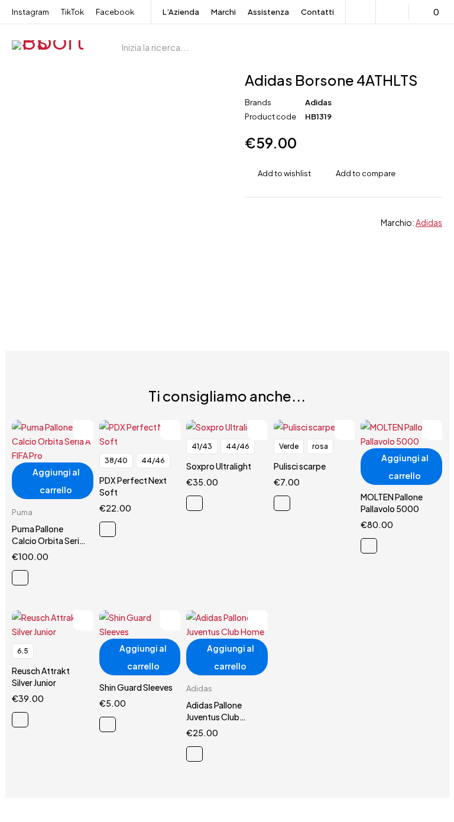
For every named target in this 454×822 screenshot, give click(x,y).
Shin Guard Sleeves (136, 687)
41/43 (202, 446)
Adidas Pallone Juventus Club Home (214, 717)
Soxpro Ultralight (218, 466)
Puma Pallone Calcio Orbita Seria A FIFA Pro (48, 540)
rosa (320, 446)
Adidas (318, 102)
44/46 (153, 460)
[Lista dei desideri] (394, 12)
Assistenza (268, 12)
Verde (289, 446)
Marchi (223, 12)
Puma (22, 512)
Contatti (317, 12)
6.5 (22, 650)
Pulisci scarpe (300, 466)
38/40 (116, 460)
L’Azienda (181, 12)
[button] (52, 480)
